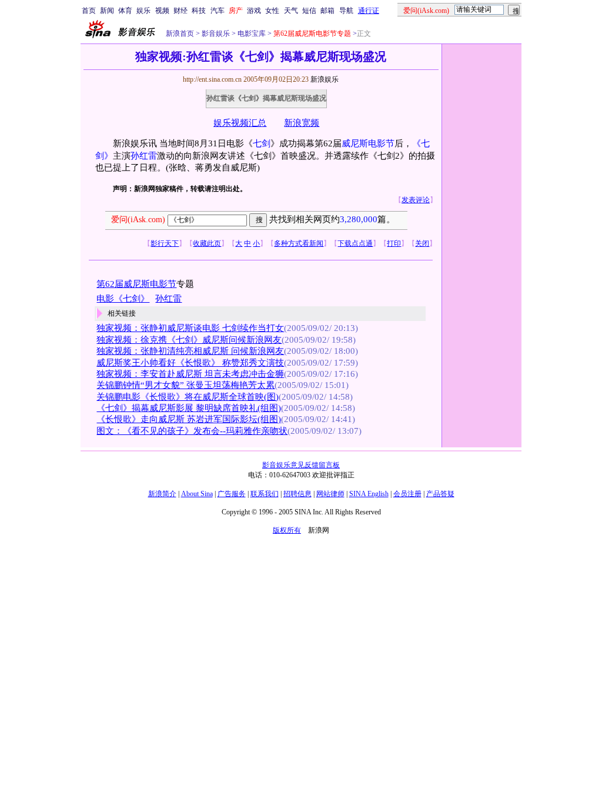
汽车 (217, 10)
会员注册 (407, 494)
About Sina (197, 494)
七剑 (261, 143)
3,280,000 (358, 219)
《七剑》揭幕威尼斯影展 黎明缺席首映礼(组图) (188, 408)
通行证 (368, 10)
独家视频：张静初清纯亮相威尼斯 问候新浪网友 (190, 351)
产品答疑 (440, 494)
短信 (309, 10)
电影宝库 (251, 33)
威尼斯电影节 (368, 143)
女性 (272, 10)
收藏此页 (207, 243)
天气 (291, 10)
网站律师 (330, 494)
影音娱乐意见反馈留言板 (301, 465)
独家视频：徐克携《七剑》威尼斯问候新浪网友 (189, 339)
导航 (346, 10)
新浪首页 (180, 33)
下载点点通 (355, 243)
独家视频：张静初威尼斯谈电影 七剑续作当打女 (190, 328)
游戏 (254, 10)
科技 (199, 10)
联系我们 (264, 494)
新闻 (107, 10)
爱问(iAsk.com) (138, 219)
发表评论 (416, 200)
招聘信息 (297, 494)
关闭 (422, 243)
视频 (162, 10)
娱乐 (143, 10)
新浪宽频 (301, 123)
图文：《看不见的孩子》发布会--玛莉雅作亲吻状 (191, 431)
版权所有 (287, 530)
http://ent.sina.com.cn (213, 79)
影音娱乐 (216, 33)
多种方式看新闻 (298, 243)
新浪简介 (162, 494)
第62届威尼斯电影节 (136, 284)
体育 (125, 10)
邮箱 (327, 10)
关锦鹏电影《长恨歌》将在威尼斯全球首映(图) (187, 397)
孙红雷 (144, 155)
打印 (394, 243)
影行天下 (164, 243)
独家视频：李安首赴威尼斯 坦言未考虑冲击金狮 (190, 374)
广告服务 (232, 494)
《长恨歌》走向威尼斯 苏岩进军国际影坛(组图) (188, 419)
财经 (180, 10)
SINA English (369, 494)
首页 (89, 10)
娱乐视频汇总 (239, 123)
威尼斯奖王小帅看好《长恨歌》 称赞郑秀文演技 (190, 362)
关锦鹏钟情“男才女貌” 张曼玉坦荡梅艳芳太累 (185, 385)
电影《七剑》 (122, 298)
